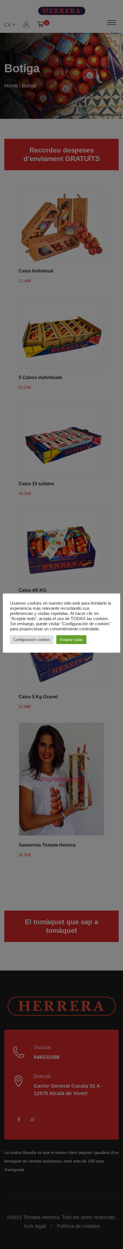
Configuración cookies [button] (31, 639)
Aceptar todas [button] (71, 639)
